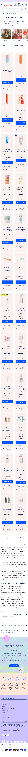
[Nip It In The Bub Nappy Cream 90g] (21, 338)
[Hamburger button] (2, 4)
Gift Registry (5, 704)
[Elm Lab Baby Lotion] (7, 99)
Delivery (3, 706)
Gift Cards (4, 712)
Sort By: (19, 45)
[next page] (21, 538)
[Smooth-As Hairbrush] (7, 259)
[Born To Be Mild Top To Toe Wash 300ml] (21, 299)
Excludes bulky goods (3, 689)
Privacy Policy (5, 747)
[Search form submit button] (25, 9)
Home (2, 13)
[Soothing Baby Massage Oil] (21, 179)
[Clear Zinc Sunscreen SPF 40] (7, 140)
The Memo (9, 744)
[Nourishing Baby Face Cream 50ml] (7, 219)
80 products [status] (4, 49)
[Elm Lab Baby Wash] (21, 59)
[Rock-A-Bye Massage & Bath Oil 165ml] (21, 378)
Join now (14, 665)
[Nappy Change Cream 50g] (21, 499)
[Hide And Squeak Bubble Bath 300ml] (7, 459)
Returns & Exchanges (8, 708)
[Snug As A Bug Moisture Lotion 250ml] (21, 459)
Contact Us (5, 702)
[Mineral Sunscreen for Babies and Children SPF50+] (21, 99)
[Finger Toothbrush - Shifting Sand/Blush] (7, 419)
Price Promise (5, 710)
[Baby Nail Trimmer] (21, 259)
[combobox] (14, 9)
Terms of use (15, 747)
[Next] (25, 33)
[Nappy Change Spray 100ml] (7, 299)
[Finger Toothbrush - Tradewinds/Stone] (7, 499)
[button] (7, 89)
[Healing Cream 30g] (7, 378)
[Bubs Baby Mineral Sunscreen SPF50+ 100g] (7, 59)
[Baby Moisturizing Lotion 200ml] (21, 219)
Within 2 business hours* (24, 687)
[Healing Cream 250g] (7, 338)
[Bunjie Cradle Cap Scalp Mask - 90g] (21, 140)
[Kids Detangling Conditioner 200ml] (7, 179)
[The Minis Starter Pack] (21, 419)
